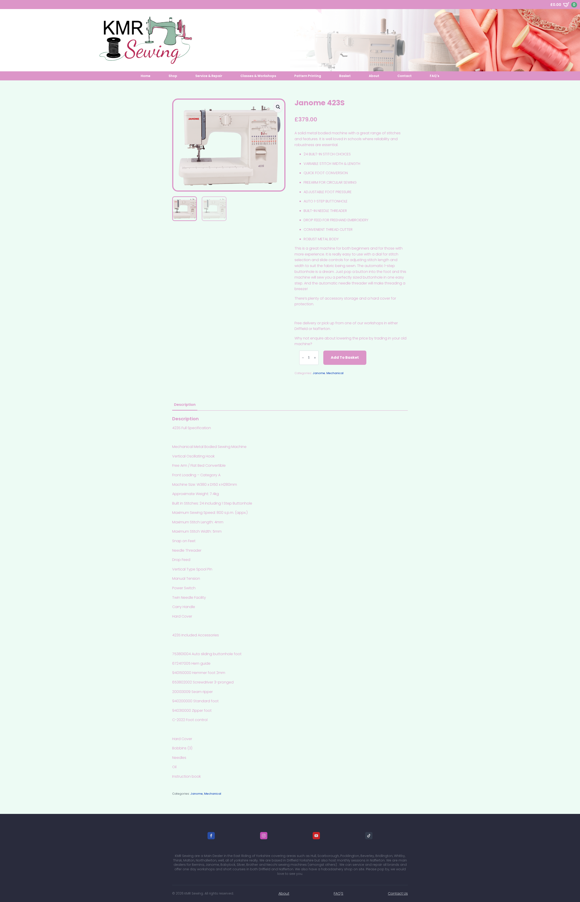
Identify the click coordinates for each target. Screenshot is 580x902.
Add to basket (345, 357)
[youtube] (316, 835)
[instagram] (263, 835)
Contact (404, 76)
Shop (173, 76)
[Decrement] (302, 358)
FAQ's (434, 76)
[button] (278, 107)
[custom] (368, 835)
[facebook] (211, 835)
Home (145, 76)
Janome (319, 373)
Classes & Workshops (258, 76)
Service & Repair (208, 76)
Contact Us (398, 893)
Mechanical (334, 373)
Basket (345, 76)
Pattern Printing (307, 76)
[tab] (184, 404)
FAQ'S (338, 893)
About (374, 76)
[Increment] (314, 358)
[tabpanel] (290, 597)
